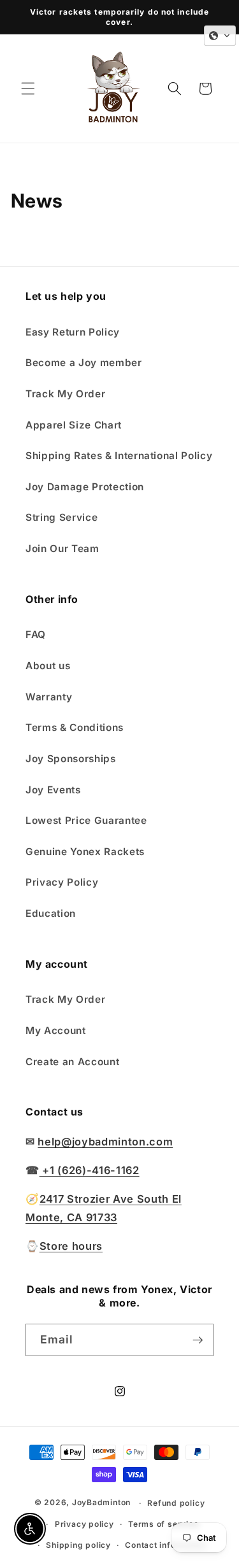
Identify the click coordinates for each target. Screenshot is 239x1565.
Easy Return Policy (72, 332)
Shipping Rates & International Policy (118, 456)
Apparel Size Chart (73, 425)
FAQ (35, 634)
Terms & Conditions (74, 727)
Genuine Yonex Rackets (85, 852)
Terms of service (163, 1524)
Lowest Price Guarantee (86, 820)
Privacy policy (84, 1524)
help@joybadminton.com (105, 1141)
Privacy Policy (61, 882)
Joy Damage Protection (84, 487)
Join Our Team (62, 548)
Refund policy (176, 1503)
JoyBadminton (101, 1503)
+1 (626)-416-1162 (90, 1170)
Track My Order (65, 394)
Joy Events (53, 790)
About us (47, 666)
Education (50, 913)
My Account (55, 1030)
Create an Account (72, 1062)
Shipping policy (78, 1545)
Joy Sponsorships (70, 759)
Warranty (48, 697)
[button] (28, 88)
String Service (61, 517)
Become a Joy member (83, 363)
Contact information (166, 1545)
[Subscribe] (197, 1340)
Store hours (71, 1246)
